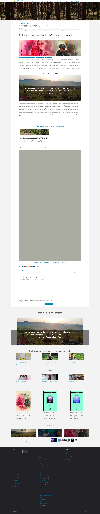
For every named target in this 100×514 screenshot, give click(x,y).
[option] (50, 88)
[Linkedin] (23, 266)
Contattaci (66, 453)
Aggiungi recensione (68, 459)
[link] (84, 1)
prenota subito (52, 96)
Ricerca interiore (42, 499)
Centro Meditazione (42, 463)
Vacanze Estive (15, 480)
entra (45, 96)
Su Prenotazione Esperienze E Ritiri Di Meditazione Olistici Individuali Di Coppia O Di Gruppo (76, 362)
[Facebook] (19, 266)
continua (80, 419)
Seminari (41, 501)
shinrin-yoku (61, 30)
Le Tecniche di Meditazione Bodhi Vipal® (49, 381)
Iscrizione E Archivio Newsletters (45, 465)
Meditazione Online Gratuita (21, 381)
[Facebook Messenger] (32, 266)
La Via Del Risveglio (43, 482)
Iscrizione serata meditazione (70, 456)
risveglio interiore (55, 30)
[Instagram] (28, 266)
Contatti (40, 457)
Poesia (40, 493)
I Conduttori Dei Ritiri (42, 459)
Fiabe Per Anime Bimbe (43, 478)
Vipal (65, 30)
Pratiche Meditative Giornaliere (45, 495)
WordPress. (85, 511)
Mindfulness (41, 487)
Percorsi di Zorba (16, 486)
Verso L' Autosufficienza (43, 503)
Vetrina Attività (41, 505)
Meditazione (41, 484)
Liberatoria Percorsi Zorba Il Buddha (71, 460)
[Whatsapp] (27, 266)
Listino (14, 484)
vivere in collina (69, 30)
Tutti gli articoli (41, 474)
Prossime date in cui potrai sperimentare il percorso (50, 126)
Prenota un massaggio (69, 457)
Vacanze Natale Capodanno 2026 (19, 481)
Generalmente (42, 480)
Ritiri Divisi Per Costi (16, 475)
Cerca (14, 449)
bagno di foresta (31, 30)
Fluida (82, 511)
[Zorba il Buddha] (14, 1)
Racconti (41, 497)
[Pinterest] (25, 266)
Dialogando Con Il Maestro (25, 23)
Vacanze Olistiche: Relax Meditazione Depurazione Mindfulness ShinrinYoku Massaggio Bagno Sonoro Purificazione (49, 362)
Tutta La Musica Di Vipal (73, 381)
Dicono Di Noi (41, 453)
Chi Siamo (40, 451)
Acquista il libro (48, 57)
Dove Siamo (41, 455)
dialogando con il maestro (39, 30)
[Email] (35, 266)
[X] (21, 266)
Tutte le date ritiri (16, 474)
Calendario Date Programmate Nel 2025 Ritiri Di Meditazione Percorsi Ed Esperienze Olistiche (23, 362)
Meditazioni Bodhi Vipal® (44, 486)
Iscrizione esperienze (68, 454)
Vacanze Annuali (16, 483)
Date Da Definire (16, 478)
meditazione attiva (48, 30)
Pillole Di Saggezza (42, 491)
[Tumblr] (34, 266)
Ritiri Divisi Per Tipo (16, 477)
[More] (37, 266)
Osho (40, 489)
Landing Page (15, 487)
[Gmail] (30, 266)
